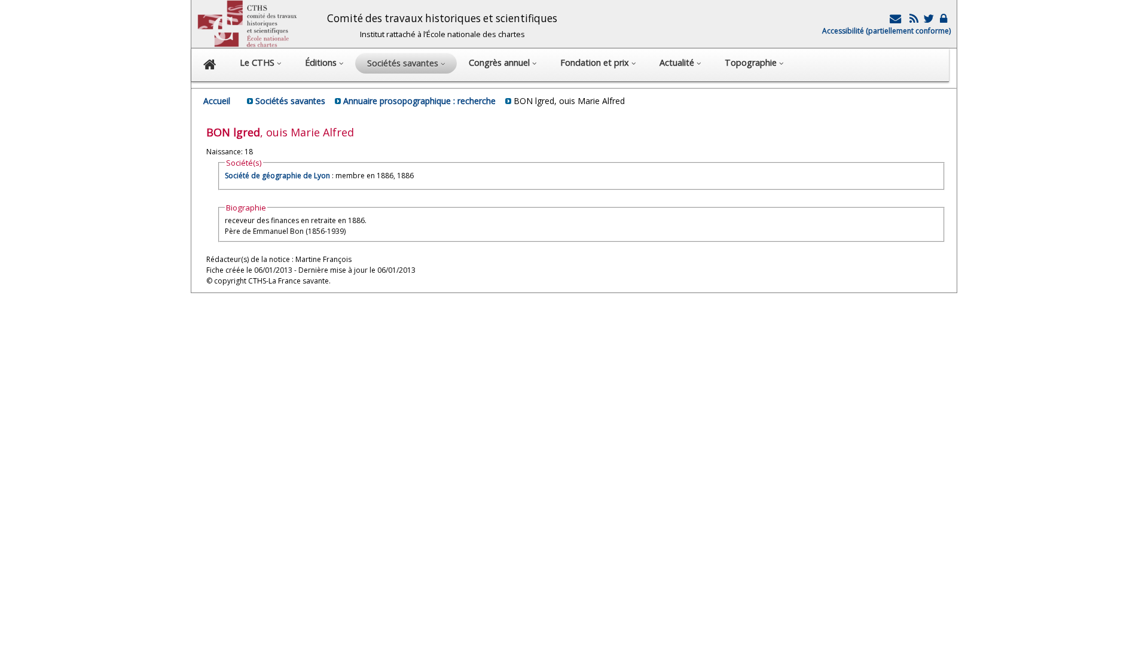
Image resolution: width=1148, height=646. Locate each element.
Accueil (216, 100)
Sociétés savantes (290, 100)
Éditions (322, 62)
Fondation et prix (595, 62)
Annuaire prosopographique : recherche (419, 100)
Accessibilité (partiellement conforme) (886, 31)
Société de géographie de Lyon (277, 175)
